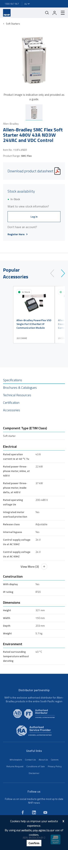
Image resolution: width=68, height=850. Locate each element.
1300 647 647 (12, 3)
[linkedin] (34, 812)
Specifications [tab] (12, 380)
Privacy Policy (55, 766)
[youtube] (45, 812)
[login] (54, 13)
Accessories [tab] (11, 410)
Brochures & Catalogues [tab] (20, 387)
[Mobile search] (47, 13)
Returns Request (14, 766)
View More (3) (30, 566)
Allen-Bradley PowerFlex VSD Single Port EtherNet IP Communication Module (33, 324)
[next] (61, 273)
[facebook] (23, 812)
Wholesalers (16, 759)
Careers (54, 759)
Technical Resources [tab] (17, 395)
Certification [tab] (11, 402)
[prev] (54, 273)
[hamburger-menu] (61, 13)
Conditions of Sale (35, 766)
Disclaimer (34, 773)
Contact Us (30, 759)
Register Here (16, 234)
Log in (34, 217)
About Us (43, 759)
